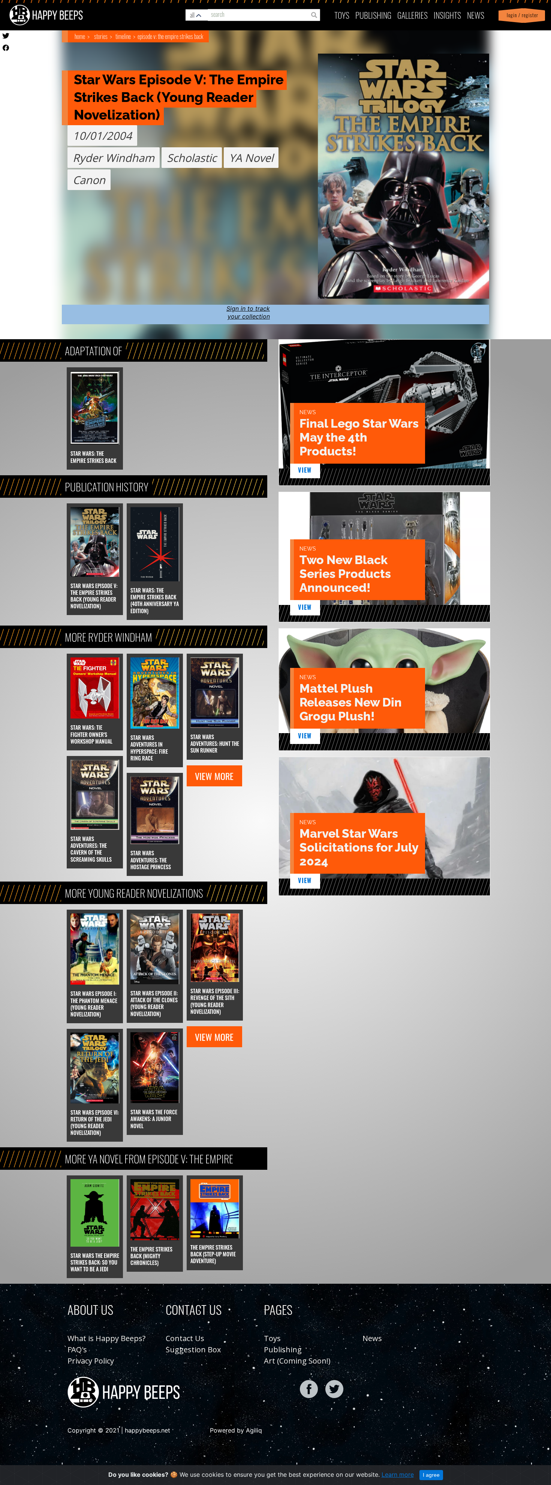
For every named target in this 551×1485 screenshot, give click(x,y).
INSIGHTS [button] (447, 15)
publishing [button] (373, 15)
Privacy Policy (90, 1361)
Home (80, 36)
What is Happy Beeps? (106, 1338)
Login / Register (521, 15)
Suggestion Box (193, 1349)
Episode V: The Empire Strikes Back (170, 36)
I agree (431, 1475)
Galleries (412, 15)
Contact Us (185, 1338)
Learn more (398, 1474)
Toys (341, 15)
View (305, 470)
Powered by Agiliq (236, 1430)
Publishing (283, 1349)
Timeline (123, 36)
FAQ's (77, 1349)
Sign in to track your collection (248, 312)
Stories (101, 36)
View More (214, 776)
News (475, 15)
